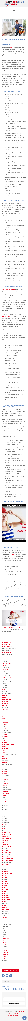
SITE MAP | (10, 1015)
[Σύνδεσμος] (14, 4)
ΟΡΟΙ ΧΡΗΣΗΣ (16, 1015)
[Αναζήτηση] (24, 981)
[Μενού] (14, 10)
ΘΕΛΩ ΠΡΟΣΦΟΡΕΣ (14, 1003)
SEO (18, 1013)
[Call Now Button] (24, 1018)
